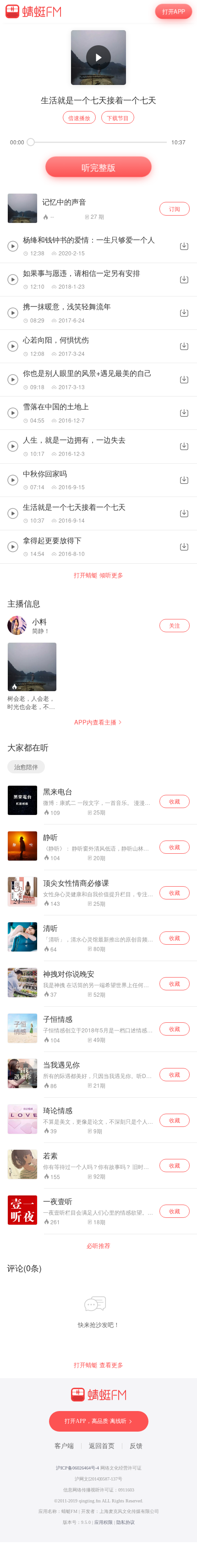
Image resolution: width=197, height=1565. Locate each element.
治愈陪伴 (26, 766)
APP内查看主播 (95, 722)
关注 (174, 625)
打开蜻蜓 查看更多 (98, 1365)
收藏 (174, 801)
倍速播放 (79, 118)
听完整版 (98, 167)
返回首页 (102, 1446)
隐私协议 (125, 1522)
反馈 (136, 1446)
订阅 (174, 208)
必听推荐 (98, 1246)
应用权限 (103, 1522)
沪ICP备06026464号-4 (77, 1467)
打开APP (174, 11)
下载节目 (118, 118)
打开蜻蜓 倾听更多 (98, 575)
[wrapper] (98, 782)
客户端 (64, 1446)
